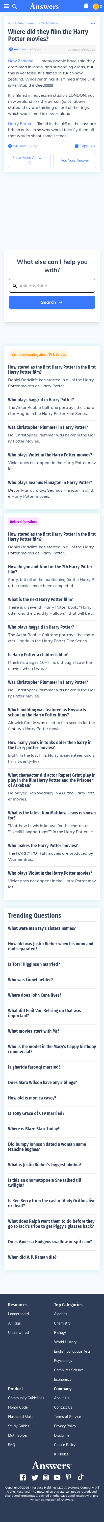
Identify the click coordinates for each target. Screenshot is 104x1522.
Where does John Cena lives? (34, 995)
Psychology (63, 1360)
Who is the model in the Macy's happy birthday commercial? (52, 1049)
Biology (60, 1332)
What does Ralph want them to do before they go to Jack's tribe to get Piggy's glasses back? (51, 1223)
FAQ (11, 1445)
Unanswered (18, 1332)
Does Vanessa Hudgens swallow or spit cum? (50, 1242)
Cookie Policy (64, 1445)
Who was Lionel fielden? (30, 980)
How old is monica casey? (32, 1098)
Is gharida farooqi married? (34, 1067)
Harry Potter (20, 123)
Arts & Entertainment (22, 23)
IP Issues (61, 1454)
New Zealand (21, 60)
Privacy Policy (65, 1426)
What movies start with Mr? (33, 1031)
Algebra (60, 1314)
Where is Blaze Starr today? (34, 1129)
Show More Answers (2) (29, 160)
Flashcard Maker (21, 1416)
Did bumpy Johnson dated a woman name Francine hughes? (47, 1146)
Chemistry (62, 1323)
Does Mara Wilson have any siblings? (42, 1082)
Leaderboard (18, 1314)
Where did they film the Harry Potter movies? (48, 35)
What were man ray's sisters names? (42, 928)
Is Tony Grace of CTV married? (36, 1113)
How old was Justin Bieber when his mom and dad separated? (50, 946)
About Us (61, 1398)
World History (65, 1342)
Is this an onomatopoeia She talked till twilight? (44, 1182)
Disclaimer (62, 1435)
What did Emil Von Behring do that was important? (44, 1013)
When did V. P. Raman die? (32, 1257)
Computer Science (69, 1370)
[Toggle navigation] (6, 6)
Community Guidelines (26, 1398)
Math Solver (18, 1435)
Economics (62, 1379)
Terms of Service (67, 1416)
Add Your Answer (75, 160)
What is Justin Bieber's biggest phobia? (45, 1165)
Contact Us (63, 1407)
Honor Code (18, 1407)
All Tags (14, 1323)
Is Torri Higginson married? (34, 964)
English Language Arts (72, 1351)
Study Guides (19, 1426)
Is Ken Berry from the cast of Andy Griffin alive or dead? (51, 1203)
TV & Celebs (49, 23)
